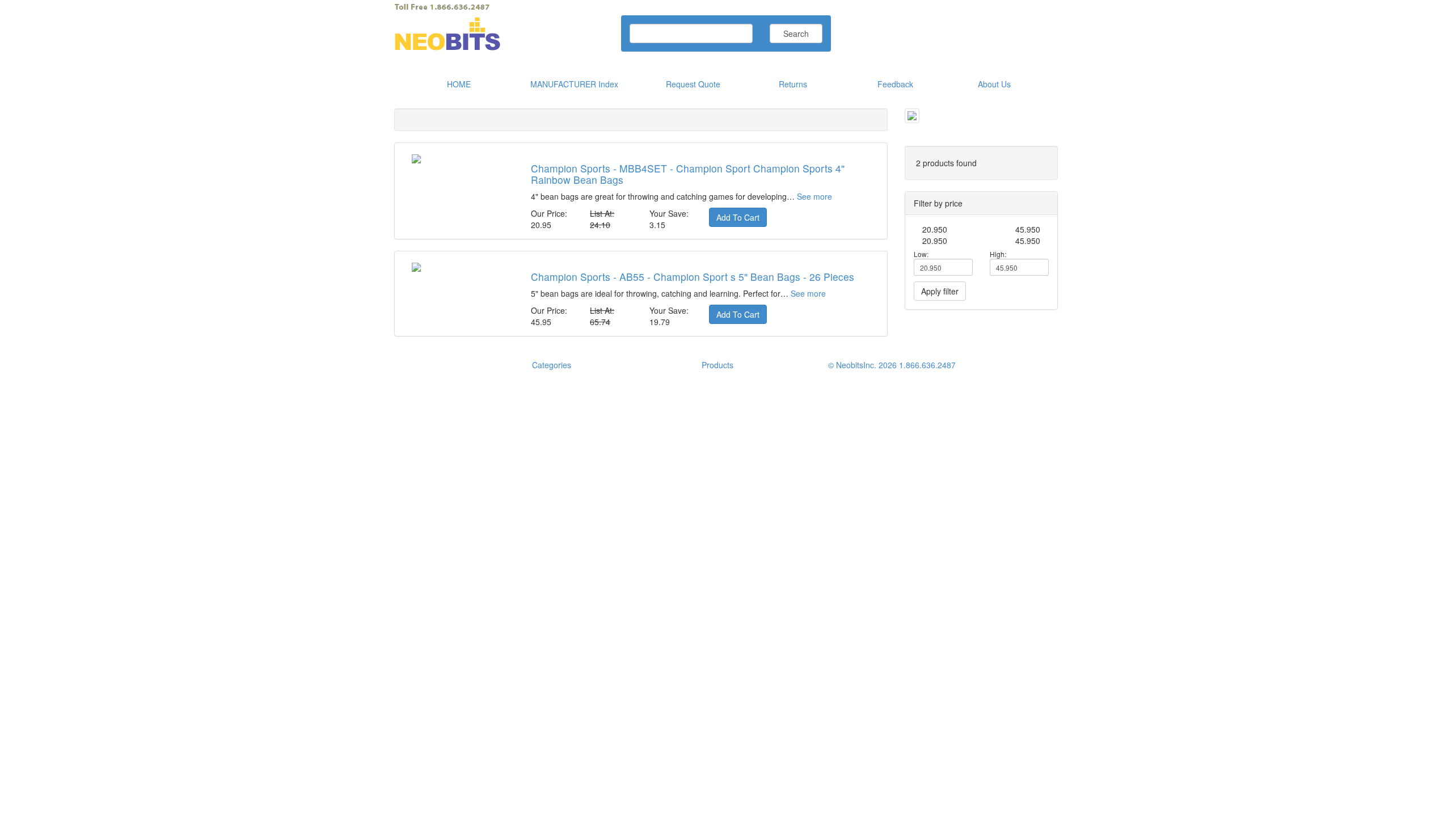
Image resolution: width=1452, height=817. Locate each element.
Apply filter (940, 291)
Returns (793, 84)
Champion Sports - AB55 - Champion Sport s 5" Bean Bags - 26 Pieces (692, 276)
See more (814, 196)
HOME (459, 84)
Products (717, 364)
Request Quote (693, 84)
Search (796, 33)
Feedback (895, 84)
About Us (994, 84)
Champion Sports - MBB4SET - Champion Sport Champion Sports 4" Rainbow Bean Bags (688, 173)
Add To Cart (737, 217)
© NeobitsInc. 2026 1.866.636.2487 (892, 364)
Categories (551, 364)
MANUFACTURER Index (574, 84)
